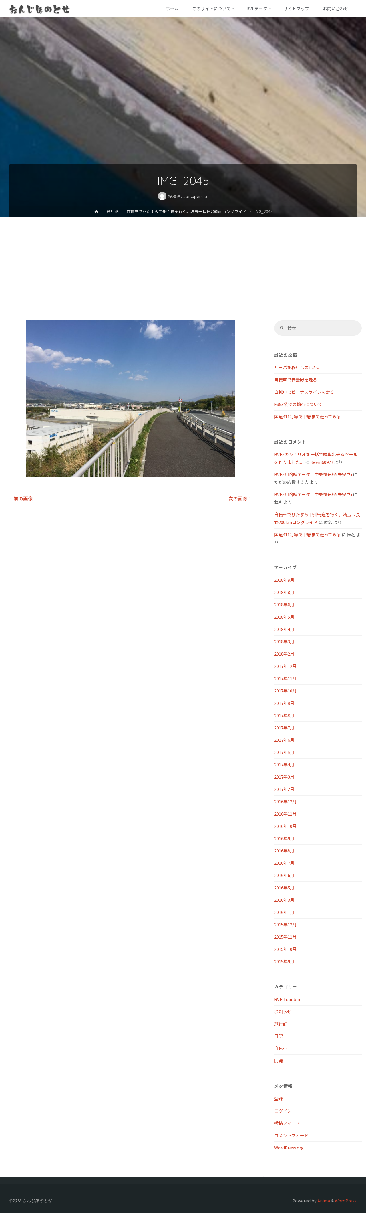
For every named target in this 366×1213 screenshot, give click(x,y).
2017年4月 (284, 764)
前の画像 (23, 498)
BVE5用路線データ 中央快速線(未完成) (313, 474)
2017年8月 (284, 715)
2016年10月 (285, 826)
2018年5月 (284, 617)
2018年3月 (284, 641)
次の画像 (238, 498)
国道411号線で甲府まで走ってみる (307, 416)
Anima (323, 1201)
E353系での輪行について (298, 404)
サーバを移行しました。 (297, 367)
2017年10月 (285, 691)
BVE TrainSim (287, 999)
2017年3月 (284, 777)
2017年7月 (284, 728)
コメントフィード (291, 1135)
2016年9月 (284, 838)
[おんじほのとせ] (39, 8)
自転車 (280, 1048)
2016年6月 (284, 875)
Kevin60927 (321, 462)
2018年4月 (284, 629)
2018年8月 (284, 592)
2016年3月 (284, 900)
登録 (278, 1098)
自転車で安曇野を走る (295, 380)
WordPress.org (289, 1148)
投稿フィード (287, 1123)
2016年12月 (285, 801)
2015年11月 (285, 937)
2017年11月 (285, 678)
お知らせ (282, 1011)
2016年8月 (284, 851)
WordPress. (346, 1201)
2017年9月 (284, 703)
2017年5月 (284, 752)
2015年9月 (284, 961)
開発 (278, 1061)
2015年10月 (285, 949)
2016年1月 (284, 912)
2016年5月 (284, 887)
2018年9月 (284, 580)
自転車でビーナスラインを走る (304, 392)
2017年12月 (285, 666)
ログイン (282, 1111)
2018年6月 (284, 604)
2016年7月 (284, 863)
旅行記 (113, 211)
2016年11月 (285, 814)
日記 (278, 1036)
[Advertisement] (183, 260)
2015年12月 (285, 924)
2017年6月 (284, 740)
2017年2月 (284, 789)
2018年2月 (284, 654)
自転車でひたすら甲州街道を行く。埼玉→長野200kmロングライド (186, 211)
